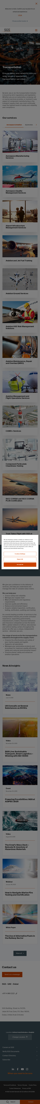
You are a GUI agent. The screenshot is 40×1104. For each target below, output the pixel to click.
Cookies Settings (20, 554)
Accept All (20, 564)
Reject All (20, 559)
